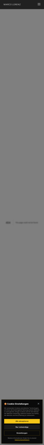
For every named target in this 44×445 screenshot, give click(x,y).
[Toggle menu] (39, 4)
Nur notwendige (22, 427)
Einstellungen (22, 433)
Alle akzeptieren (22, 421)
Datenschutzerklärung (22, 440)
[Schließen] (38, 403)
